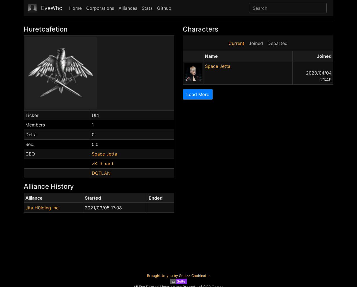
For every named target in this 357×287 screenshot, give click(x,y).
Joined (256, 43)
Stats (147, 8)
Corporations (100, 8)
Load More (197, 94)
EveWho (51, 8)
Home (75, 8)
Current (236, 43)
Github (164, 8)
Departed (277, 43)
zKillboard (102, 163)
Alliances (128, 8)
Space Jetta (104, 154)
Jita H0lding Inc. (42, 208)
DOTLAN (101, 173)
